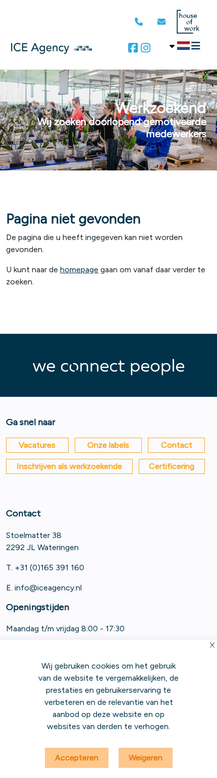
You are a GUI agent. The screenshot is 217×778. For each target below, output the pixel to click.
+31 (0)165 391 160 (49, 567)
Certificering (171, 466)
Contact (176, 445)
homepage (79, 269)
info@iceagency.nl (48, 587)
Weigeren (145, 757)
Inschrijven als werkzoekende (69, 466)
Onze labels (108, 445)
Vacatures (37, 445)
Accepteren (76, 757)
